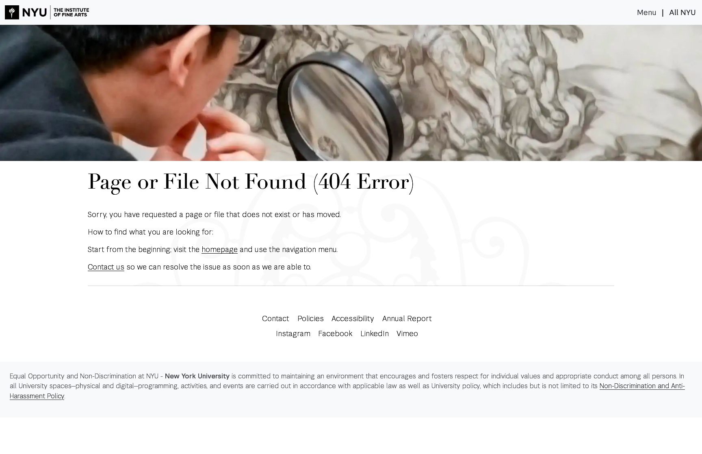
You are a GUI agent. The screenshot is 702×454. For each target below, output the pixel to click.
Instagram (293, 333)
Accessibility (353, 318)
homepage (220, 249)
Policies (310, 318)
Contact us (106, 267)
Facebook (335, 333)
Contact (275, 318)
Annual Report (407, 318)
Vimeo (407, 333)
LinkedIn (374, 333)
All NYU (682, 12)
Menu (646, 12)
